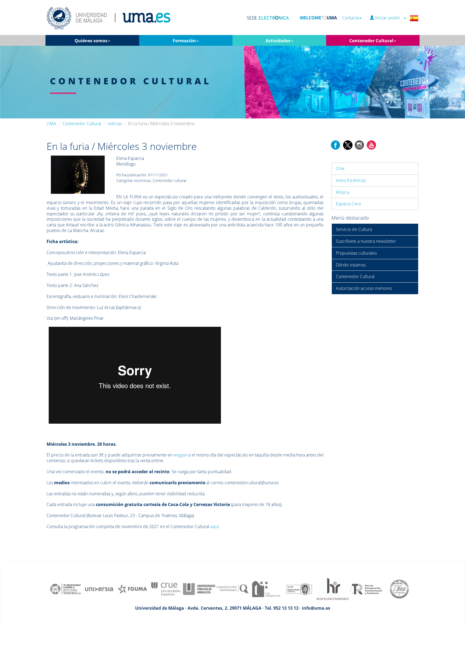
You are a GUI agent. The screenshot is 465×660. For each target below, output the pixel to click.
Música (342, 192)
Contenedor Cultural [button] (371, 41)
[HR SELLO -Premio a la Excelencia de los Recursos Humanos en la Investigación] (332, 589)
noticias (114, 124)
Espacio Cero (348, 204)
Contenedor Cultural (81, 124)
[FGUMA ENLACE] (132, 589)
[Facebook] (335, 145)
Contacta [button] (350, 18)
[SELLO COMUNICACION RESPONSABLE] (232, 589)
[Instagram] (359, 145)
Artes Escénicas (350, 180)
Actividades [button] (278, 41)
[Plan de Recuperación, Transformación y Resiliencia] (366, 589)
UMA (51, 124)
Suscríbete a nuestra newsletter (366, 241)
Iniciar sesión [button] (388, 18)
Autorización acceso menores (364, 288)
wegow (180, 455)
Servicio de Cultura (354, 229)
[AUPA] (199, 589)
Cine (340, 168)
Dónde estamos (351, 265)
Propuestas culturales (356, 253)
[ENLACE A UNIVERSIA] (99, 589)
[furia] (78, 174)
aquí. (215, 526)
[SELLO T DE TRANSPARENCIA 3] (266, 589)
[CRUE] (166, 589)
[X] (347, 145)
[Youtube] (371, 145)
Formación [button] (184, 41)
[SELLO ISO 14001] (299, 589)
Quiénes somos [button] (91, 41)
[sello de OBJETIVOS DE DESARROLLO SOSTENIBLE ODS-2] (66, 589)
